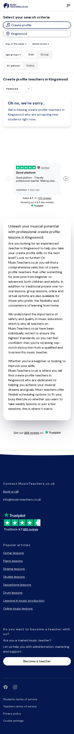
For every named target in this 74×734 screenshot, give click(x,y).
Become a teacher (37, 661)
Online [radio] (30, 65)
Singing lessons (14, 569)
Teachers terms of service (20, 706)
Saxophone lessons (17, 585)
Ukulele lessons (14, 577)
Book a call (11, 491)
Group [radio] (44, 54)
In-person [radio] (13, 65)
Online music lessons (18, 608)
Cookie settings (13, 720)
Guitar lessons (13, 553)
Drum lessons (12, 593)
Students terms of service (20, 699)
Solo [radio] (31, 54)
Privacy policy (12, 713)
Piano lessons (13, 561)
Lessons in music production (23, 601)
